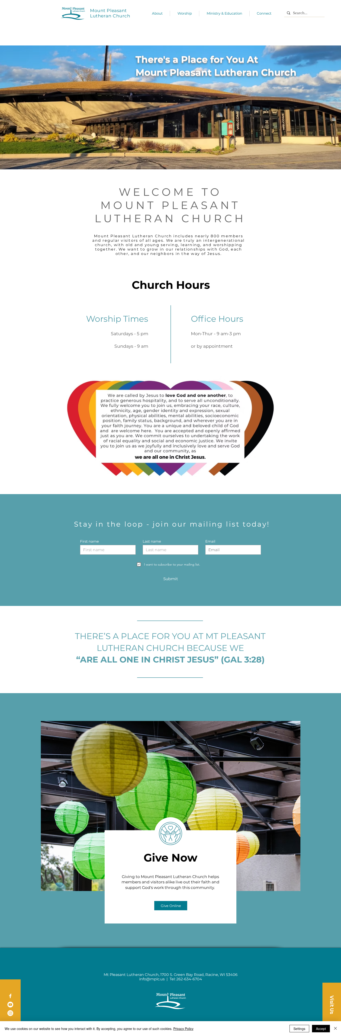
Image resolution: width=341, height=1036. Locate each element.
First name (89, 541)
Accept (321, 1028)
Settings (299, 1028)
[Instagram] (10, 1013)
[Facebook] (10, 996)
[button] (331, 1005)
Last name (152, 541)
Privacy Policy (183, 1028)
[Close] (335, 1028)
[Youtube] (10, 1004)
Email (210, 541)
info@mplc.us (152, 979)
